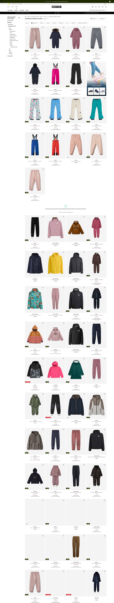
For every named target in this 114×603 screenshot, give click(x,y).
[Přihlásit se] (96, 6)
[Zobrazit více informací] (35, 59)
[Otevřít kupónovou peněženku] (92, 6)
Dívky (29, 16)
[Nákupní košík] (106, 6)
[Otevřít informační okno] (109, 1)
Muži (13, 6)
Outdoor (45, 16)
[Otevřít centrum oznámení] (99, 7)
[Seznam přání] (102, 6)
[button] (94, 19)
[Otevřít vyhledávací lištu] (90, 10)
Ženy (8, 6)
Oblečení (41, 16)
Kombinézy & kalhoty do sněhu (55, 16)
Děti (16, 6)
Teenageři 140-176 (34, 16)
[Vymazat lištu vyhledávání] (105, 10)
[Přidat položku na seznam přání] (43, 27)
